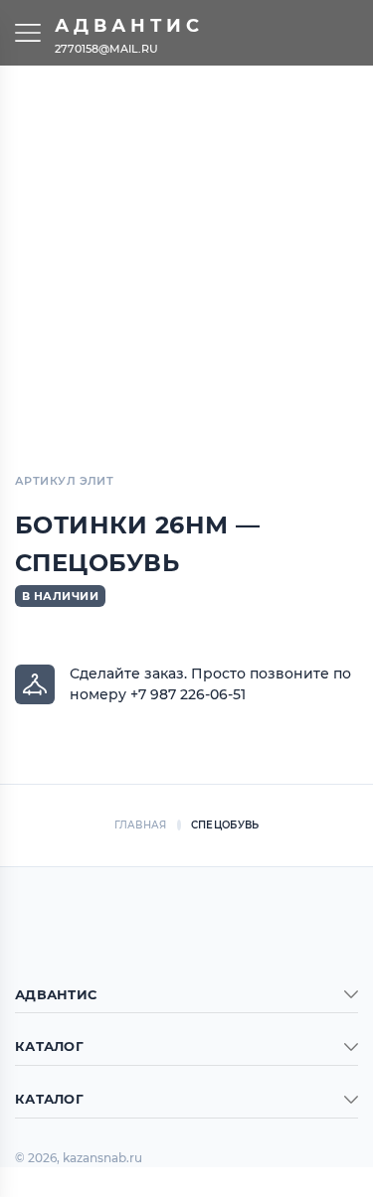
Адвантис (129, 26)
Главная (140, 825)
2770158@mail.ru (106, 48)
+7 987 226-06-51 (188, 694)
